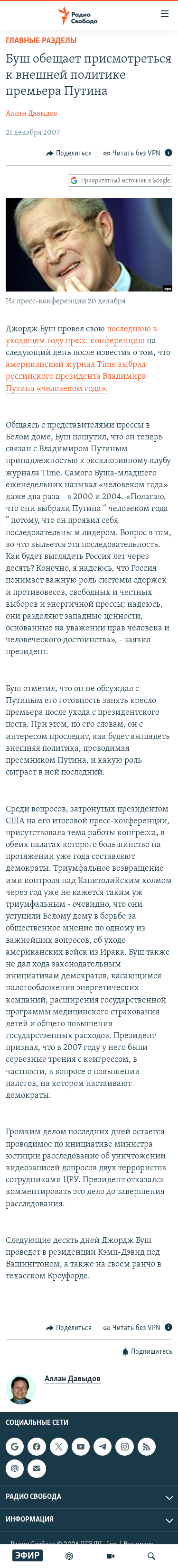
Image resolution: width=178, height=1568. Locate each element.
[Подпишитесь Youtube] (81, 1447)
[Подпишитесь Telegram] (103, 1447)
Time (107, 365)
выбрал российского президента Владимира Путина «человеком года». (76, 377)
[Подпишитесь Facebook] (37, 1447)
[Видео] (110, 1556)
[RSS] (147, 1447)
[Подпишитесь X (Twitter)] (59, 1447)
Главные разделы (41, 41)
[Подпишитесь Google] (15, 1447)
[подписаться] (37, 1469)
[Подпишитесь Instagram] (124, 1447)
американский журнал (51, 365)
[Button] (69, 153)
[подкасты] (69, 1556)
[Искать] (151, 1556)
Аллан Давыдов (31, 114)
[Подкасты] (15, 1469)
